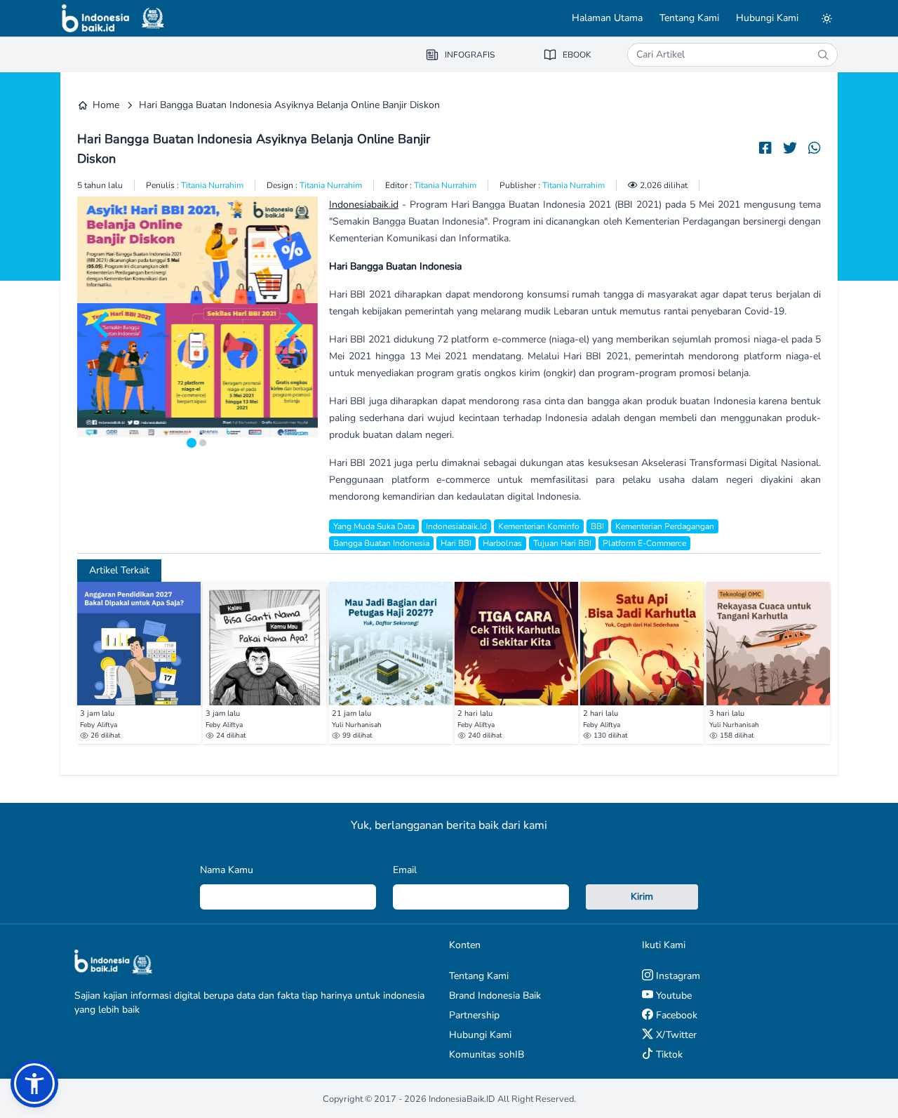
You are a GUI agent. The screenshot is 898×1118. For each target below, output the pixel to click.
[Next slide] (293, 325)
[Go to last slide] (102, 325)
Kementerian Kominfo (538, 526)
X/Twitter (675, 1035)
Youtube (672, 995)
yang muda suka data (374, 526)
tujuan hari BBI (562, 543)
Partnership (474, 1015)
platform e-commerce (644, 543)
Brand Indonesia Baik (495, 995)
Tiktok (668, 1054)
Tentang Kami (689, 18)
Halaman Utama (607, 18)
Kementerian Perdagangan (664, 526)
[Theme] (826, 18)
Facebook (675, 1015)
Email (405, 870)
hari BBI (456, 543)
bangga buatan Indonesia (381, 543)
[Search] (823, 54)
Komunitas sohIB (486, 1054)
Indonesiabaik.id (363, 204)
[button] (34, 1083)
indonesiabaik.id (456, 526)
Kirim (642, 896)
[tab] (191, 443)
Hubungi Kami (767, 18)
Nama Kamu (226, 870)
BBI (597, 526)
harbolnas (502, 543)
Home (106, 105)
